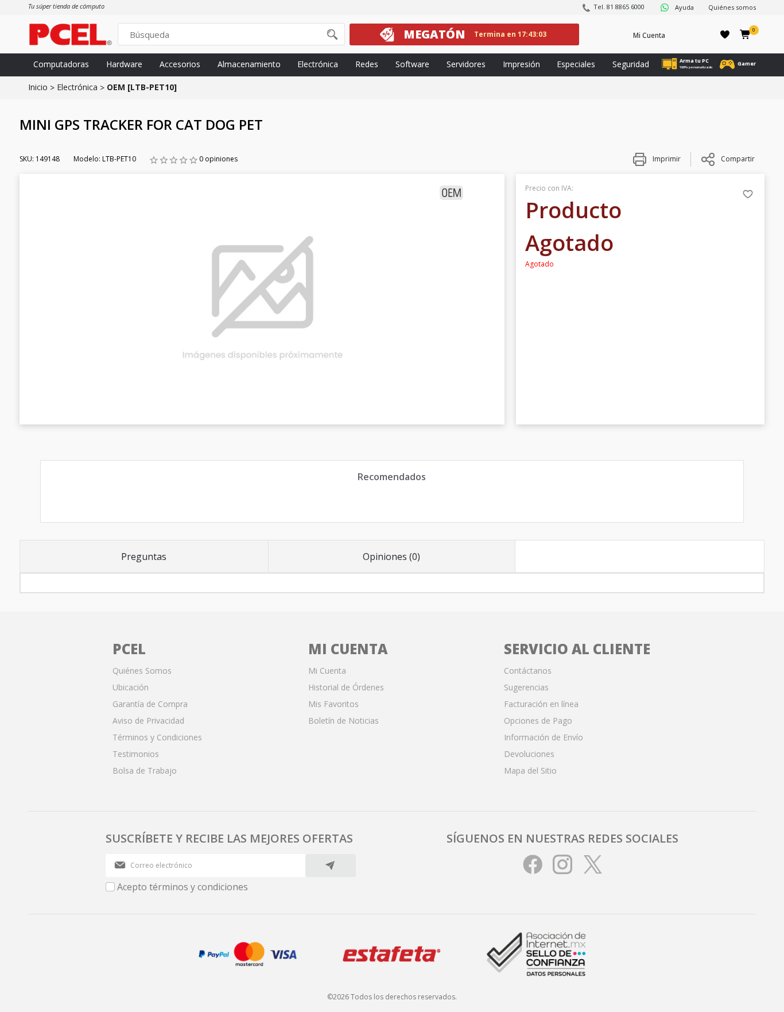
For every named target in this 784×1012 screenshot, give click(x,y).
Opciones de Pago (538, 720)
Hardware (124, 64)
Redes (366, 64)
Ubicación (130, 687)
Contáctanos (528, 670)
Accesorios (180, 64)
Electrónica (317, 64)
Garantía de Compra (150, 703)
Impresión (521, 64)
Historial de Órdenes (346, 687)
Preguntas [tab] (143, 556)
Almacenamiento (249, 64)
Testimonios (135, 753)
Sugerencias (526, 687)
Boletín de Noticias (343, 720)
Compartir (738, 159)
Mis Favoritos (333, 703)
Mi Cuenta (649, 35)
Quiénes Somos (142, 670)
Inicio (38, 87)
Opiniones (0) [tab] (391, 556)
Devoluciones (529, 753)
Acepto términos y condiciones (182, 886)
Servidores (466, 64)
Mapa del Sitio (530, 770)
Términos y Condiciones (157, 737)
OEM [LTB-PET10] (142, 87)
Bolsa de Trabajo (144, 770)
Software (412, 64)
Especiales (576, 64)
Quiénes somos (732, 7)
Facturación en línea (541, 703)
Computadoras (61, 64)
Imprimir (666, 159)
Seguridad (630, 64)
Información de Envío (543, 737)
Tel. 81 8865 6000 (619, 6)
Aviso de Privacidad (148, 720)
